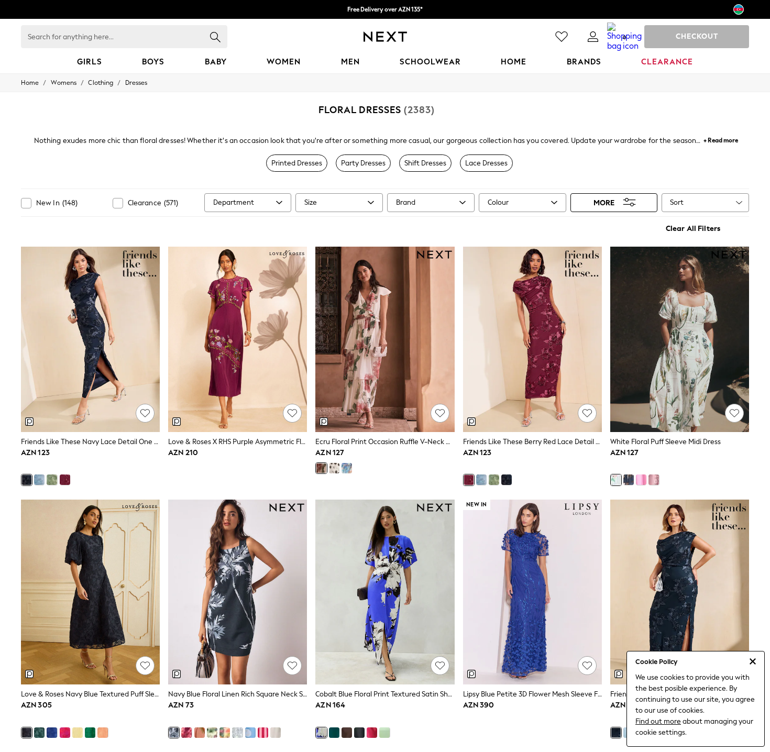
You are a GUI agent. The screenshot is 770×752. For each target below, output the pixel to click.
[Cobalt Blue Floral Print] (321, 732)
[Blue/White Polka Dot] (250, 732)
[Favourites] (561, 36)
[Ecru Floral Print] (321, 468)
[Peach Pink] (102, 732)
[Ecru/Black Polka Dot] (334, 468)
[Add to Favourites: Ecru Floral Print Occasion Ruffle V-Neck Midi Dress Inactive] (440, 413)
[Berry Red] (65, 479)
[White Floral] (616, 479)
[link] (592, 36)
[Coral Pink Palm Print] (199, 732)
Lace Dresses (486, 163)
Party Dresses (363, 163)
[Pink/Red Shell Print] (186, 732)
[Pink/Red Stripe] (263, 732)
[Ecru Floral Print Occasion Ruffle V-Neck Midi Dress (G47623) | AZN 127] (384, 339)
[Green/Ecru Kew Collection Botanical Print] (212, 732)
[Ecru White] (275, 732)
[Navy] (26, 479)
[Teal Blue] (39, 732)
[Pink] (641, 479)
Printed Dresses (296, 163)
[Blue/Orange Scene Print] (347, 468)
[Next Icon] (385, 36)
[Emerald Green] (334, 732)
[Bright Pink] (372, 732)
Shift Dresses (425, 163)
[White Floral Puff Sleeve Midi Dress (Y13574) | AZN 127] (679, 339)
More (603, 202)
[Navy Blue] (26, 732)
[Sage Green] (52, 479)
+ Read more (720, 139)
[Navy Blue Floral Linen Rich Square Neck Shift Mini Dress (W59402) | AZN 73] (237, 592)
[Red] (65, 732)
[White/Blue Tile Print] (237, 732)
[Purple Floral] (653, 479)
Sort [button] (677, 202)
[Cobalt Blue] (52, 732)
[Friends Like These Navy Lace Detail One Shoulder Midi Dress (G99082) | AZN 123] (90, 339)
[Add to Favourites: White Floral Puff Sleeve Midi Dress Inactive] (734, 413)
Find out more (658, 721)
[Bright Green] (90, 732)
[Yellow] (77, 732)
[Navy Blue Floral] (628, 479)
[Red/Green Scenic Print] (224, 732)
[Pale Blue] (39, 479)
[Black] (359, 732)
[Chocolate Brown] (347, 732)
